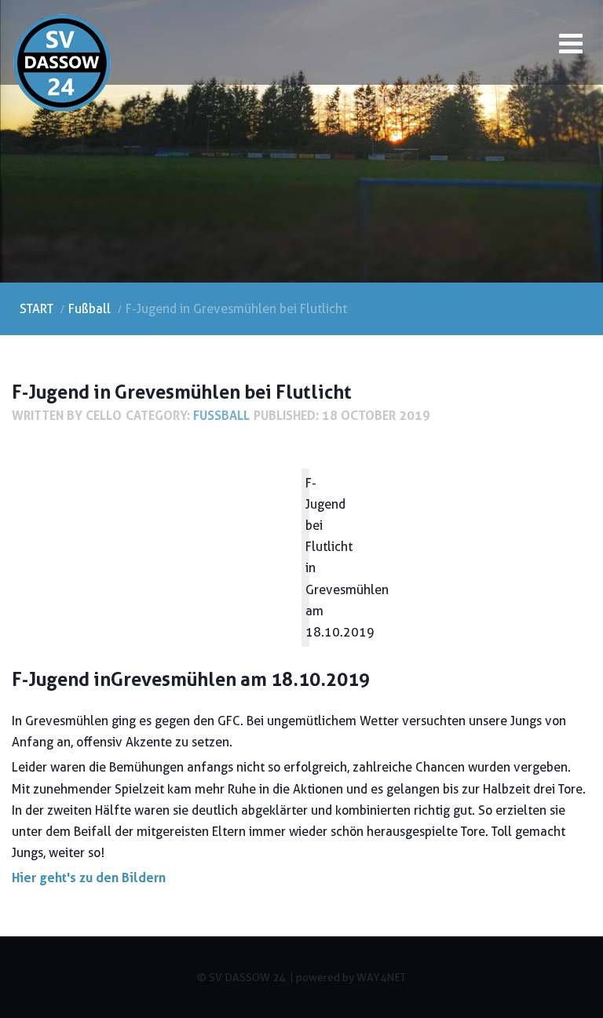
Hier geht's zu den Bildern (89, 877)
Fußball (221, 415)
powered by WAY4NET (351, 977)
